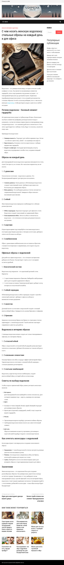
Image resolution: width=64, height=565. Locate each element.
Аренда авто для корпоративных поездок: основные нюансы (54, 57)
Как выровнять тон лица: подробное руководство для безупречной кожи (23, 549)
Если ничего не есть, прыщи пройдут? (6, 548)
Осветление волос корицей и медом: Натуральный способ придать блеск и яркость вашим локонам (8, 526)
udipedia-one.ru (20, 562)
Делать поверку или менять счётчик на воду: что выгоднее (54, 64)
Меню (6, 21)
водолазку (10, 103)
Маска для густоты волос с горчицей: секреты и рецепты (37, 529)
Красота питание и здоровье (10, 28)
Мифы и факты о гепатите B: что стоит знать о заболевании (53, 50)
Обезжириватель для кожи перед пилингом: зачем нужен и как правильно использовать (22, 526)
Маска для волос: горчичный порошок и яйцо (37, 548)
